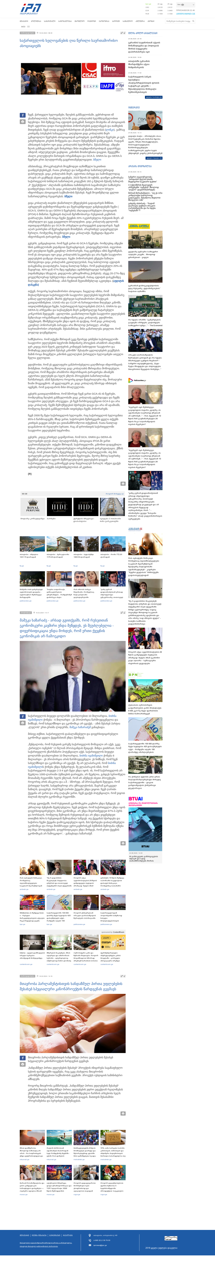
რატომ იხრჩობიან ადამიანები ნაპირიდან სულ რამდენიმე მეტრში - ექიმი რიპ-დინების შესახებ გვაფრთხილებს (58, 1153)
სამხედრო (128, 21)
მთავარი (24, 21)
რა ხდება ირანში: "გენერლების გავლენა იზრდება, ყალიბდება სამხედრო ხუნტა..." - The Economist (145, 323)
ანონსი (151, 21)
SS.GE (24, 494)
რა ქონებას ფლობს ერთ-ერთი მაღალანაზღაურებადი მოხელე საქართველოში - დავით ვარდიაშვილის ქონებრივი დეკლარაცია (144, 782)
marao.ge (23, 1194)
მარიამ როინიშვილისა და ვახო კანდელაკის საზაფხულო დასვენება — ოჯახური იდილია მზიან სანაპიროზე (32, 1188)
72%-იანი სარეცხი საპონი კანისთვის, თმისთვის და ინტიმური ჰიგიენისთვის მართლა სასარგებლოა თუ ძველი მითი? (112, 1153)
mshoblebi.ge (79, 1159)
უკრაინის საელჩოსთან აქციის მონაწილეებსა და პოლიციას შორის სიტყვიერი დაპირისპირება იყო (144, 47)
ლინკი (110, 129)
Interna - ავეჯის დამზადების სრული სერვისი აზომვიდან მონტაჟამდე (32, 955)
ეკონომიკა (104, 21)
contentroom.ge (26, 964)
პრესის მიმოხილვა (140, 166)
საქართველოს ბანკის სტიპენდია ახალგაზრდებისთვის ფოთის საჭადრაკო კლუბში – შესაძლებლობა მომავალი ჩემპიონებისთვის (143, 84)
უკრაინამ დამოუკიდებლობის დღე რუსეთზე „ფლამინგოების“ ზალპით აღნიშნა (144, 288)
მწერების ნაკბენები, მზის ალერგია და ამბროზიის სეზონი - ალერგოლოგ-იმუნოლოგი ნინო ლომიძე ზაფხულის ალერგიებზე (59, 958)
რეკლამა (68, 1235)
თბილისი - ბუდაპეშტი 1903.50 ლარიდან (84, 555)
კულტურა (140, 21)
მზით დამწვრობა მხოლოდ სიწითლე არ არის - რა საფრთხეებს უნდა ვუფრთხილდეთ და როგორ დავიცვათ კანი (31, 1153)
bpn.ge (148, 4)
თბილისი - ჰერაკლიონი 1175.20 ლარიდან (58, 555)
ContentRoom (118, 932)
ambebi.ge (24, 889)
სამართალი (49, 21)
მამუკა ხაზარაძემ (80, 727)
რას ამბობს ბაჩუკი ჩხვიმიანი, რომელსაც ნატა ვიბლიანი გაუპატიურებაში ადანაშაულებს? (84, 594)
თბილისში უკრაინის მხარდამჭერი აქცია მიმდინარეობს (139, 64)
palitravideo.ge (25, 601)
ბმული (97, 159)
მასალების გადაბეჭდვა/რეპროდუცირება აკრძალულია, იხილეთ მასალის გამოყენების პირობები (46, 1244)
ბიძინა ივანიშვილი (91, 755)
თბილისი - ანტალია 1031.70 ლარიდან (29, 555)
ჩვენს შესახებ (39, 1235)
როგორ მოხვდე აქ (114, 494)
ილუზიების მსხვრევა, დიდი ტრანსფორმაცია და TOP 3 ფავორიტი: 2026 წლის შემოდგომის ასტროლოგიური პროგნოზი (59, 1189)
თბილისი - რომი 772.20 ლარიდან (111, 555)
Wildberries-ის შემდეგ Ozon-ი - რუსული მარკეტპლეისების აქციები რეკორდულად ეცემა (32, 917)
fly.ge (22, 566)
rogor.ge (77, 1194)
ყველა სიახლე (153, 97)
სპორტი (116, 21)
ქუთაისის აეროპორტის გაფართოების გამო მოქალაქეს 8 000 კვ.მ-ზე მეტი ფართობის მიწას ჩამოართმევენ (144, 709)
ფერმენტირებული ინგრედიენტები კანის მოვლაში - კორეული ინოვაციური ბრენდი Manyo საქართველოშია (111, 958)
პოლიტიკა (36, 21)
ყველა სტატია (153, 158)
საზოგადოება (65, 21)
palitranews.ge (79, 924)
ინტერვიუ (134, 107)
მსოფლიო (80, 21)
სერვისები (54, 1235)
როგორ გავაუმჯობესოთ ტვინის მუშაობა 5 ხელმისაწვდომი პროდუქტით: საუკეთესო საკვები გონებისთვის (111, 1188)
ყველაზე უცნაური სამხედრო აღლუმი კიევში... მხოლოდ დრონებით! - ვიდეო (143, 254)
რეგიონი (91, 21)
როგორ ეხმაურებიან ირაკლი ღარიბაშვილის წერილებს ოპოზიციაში (85, 915)
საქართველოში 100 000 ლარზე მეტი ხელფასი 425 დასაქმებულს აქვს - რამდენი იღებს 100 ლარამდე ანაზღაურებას (59, 918)
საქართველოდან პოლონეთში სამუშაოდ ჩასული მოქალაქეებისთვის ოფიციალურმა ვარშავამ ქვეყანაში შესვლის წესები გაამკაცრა (112, 921)
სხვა (23, 26)
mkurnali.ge (24, 1159)
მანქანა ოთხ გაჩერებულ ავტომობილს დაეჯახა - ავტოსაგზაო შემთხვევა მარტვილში (31, 593)
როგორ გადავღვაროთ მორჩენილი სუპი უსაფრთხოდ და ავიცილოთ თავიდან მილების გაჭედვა (85, 1188)
